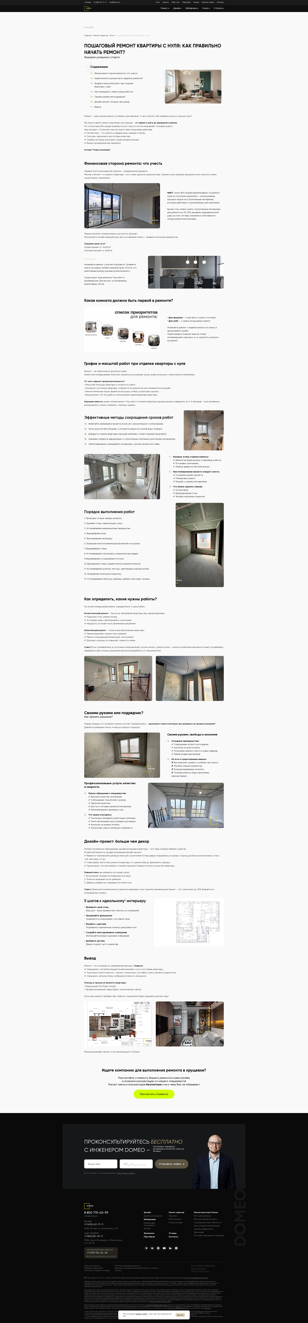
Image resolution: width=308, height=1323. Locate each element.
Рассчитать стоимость (154, 1094)
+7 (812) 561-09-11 (93, 1236)
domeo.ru (179, 1306)
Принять (180, 1315)
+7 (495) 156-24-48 (97, 1252)
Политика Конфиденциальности (157, 1305)
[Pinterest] (158, 1248)
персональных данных (126, 1173)
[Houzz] (170, 1248)
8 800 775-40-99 (96, 1212)
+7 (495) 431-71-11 (100, 2)
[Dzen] (176, 1248)
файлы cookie (141, 1314)
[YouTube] (164, 1248)
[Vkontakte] (152, 1248)
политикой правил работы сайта (160, 1301)
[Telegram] (146, 1248)
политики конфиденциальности (178, 1308)
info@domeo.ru (114, 2)
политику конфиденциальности (195, 1278)
